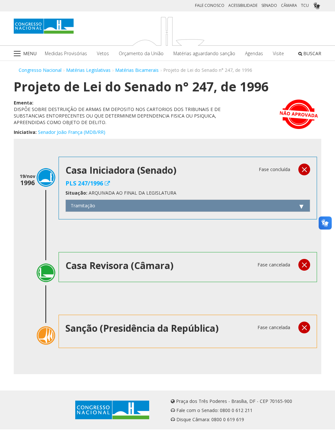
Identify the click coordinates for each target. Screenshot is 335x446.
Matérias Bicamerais (137, 70)
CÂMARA (289, 5)
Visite (278, 53)
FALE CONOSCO (209, 5)
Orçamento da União (141, 53)
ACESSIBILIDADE (242, 5)
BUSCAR (311, 53)
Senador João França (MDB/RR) (71, 132)
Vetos (103, 53)
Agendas (254, 53)
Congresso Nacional (40, 70)
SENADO (269, 5)
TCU (305, 5)
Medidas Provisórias (66, 53)
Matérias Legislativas (88, 70)
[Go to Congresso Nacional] (44, 26)
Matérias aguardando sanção (204, 53)
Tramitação (83, 205)
